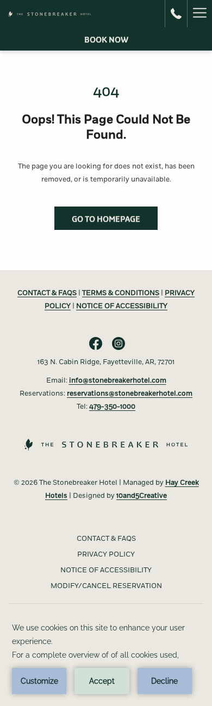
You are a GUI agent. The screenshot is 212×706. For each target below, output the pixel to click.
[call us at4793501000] (176, 13)
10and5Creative (141, 496)
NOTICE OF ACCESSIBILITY (121, 306)
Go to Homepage (106, 218)
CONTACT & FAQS (47, 293)
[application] (106, 657)
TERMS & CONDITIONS (120, 293)
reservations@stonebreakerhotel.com (129, 393)
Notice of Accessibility (106, 570)
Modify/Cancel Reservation (106, 586)
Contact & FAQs (106, 538)
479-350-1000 (112, 406)
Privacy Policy (106, 554)
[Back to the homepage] (49, 13)
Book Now (106, 39)
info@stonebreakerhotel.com (117, 380)
